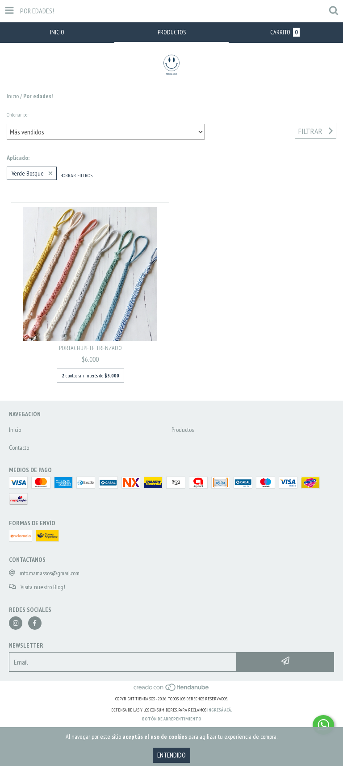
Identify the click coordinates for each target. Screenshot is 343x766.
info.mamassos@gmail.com (49, 573)
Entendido (171, 755)
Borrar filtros (76, 175)
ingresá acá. (219, 710)
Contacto (19, 448)
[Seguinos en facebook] (35, 623)
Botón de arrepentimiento (171, 719)
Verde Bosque (28, 173)
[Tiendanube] (172, 690)
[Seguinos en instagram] (15, 623)
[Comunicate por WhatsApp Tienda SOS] (323, 725)
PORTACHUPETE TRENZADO (90, 348)
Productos (183, 430)
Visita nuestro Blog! (43, 587)
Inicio (13, 96)
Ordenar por (18, 114)
